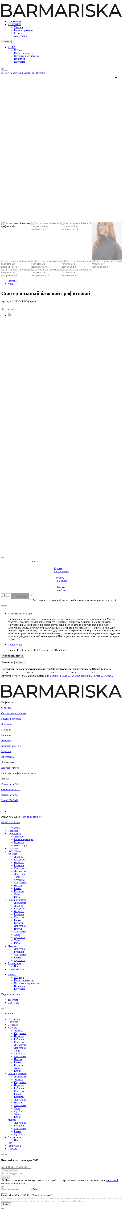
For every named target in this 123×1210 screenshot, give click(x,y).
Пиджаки (19, 862)
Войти (4, 605)
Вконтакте (13, 1002)
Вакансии (19, 58)
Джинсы (18, 856)
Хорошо (6, 1204)
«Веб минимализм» (31, 816)
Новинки (86, 675)
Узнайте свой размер (13, 656)
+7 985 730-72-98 (10, 822)
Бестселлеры (14, 851)
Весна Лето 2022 (10, 784)
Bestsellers (13, 1024)
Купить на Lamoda (61, 579)
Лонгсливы (20, 874)
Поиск (36, 1189)
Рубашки (19, 865)
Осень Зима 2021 (10, 789)
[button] (116, 77)
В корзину (19, 596)
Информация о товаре (20, 613)
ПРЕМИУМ (14, 21)
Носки (17, 966)
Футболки (19, 879)
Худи (17, 894)
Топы (17, 876)
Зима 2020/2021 (9, 800)
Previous (12, 280)
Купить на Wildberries (61, 570)
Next (10, 283)
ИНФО (12, 47)
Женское (18, 27)
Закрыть (20, 662)
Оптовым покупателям (26, 56)
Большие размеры (23, 30)
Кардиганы (20, 859)
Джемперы (20, 871)
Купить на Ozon (61, 588)
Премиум (13, 848)
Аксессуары (20, 36)
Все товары (14, 828)
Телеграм (13, 999)
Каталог (6, 41)
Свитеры (97, 675)
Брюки (17, 888)
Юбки (17, 897)
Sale (10, 1142)
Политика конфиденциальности (18, 773)
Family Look (14, 1145)
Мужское (19, 33)
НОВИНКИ (14, 24)
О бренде (19, 50)
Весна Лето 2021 (10, 795)
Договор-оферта (10, 767)
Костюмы (19, 891)
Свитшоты (20, 882)
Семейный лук (16, 969)
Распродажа (14, 833)
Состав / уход (15, 644)
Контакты (19, 61)
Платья (18, 885)
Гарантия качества (24, 53)
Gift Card (12, 1148)
